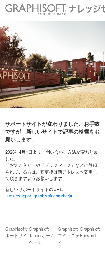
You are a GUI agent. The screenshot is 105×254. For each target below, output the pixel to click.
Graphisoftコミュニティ (69, 235)
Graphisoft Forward (90, 232)
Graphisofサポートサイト (16, 235)
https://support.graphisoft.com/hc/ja (38, 195)
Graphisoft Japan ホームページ (42, 235)
